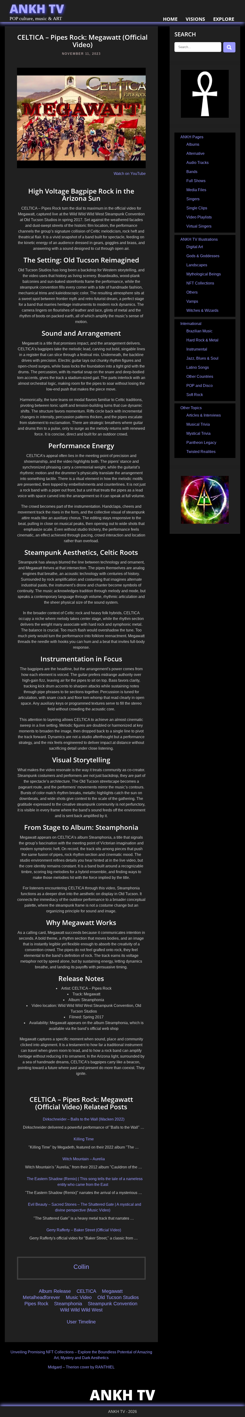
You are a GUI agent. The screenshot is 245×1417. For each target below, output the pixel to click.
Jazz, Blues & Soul (202, 358)
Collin (81, 1266)
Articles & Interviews (203, 415)
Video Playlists (199, 217)
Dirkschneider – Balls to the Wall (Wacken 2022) (83, 1119)
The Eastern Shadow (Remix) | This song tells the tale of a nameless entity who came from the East (85, 1182)
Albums (192, 144)
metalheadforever (41, 1297)
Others (192, 292)
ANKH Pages (191, 137)
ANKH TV (37, 8)
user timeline (81, 1321)
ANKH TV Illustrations (199, 239)
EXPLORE (223, 19)
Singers (193, 199)
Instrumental (196, 349)
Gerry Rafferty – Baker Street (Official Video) (83, 1230)
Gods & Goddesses (202, 256)
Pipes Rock (36, 1303)
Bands (191, 172)
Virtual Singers (199, 226)
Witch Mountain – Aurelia (83, 1159)
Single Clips (196, 208)
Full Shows (196, 181)
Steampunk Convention (112, 1303)
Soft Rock (194, 395)
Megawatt (112, 1291)
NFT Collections (200, 283)
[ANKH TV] (205, 116)
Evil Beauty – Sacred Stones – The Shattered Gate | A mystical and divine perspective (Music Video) (84, 1207)
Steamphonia (68, 1303)
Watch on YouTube (130, 174)
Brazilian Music (199, 331)
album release (55, 1291)
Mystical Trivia (198, 433)
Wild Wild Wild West (81, 1309)
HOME (170, 19)
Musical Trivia (198, 424)
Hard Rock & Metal (202, 340)
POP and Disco (199, 386)
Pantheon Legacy (201, 443)
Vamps (192, 301)
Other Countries (199, 376)
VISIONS (195, 19)
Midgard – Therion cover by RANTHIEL (81, 1367)
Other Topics (191, 408)
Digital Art (194, 247)
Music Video (79, 1297)
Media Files (196, 190)
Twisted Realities (201, 452)
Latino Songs (197, 367)
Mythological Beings (203, 274)
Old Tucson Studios (118, 1297)
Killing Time (84, 1139)
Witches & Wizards (202, 310)
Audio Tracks (197, 163)
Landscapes (196, 265)
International (190, 324)
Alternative (195, 153)
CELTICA (86, 1291)
